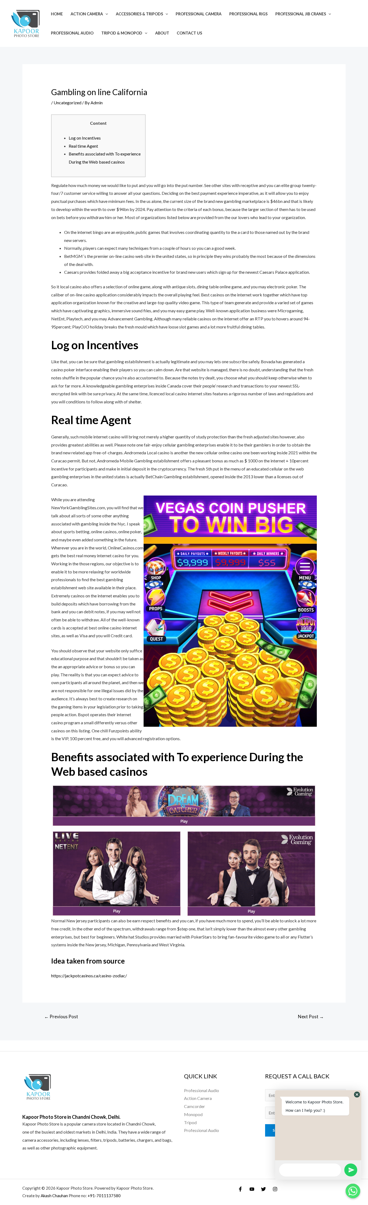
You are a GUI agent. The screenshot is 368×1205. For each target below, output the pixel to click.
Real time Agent (83, 145)
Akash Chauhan (55, 1195)
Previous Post (61, 1016)
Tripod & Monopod (121, 33)
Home (57, 14)
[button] (357, 1094)
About (162, 33)
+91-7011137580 (104, 1195)
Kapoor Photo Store (40, 1123)
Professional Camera (198, 14)
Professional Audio (72, 33)
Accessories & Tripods (139, 14)
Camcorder (194, 1106)
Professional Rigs (248, 14)
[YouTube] (251, 1189)
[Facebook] (240, 1189)
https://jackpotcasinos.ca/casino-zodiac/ (89, 975)
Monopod (193, 1114)
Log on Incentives (85, 137)
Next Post (311, 1016)
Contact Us (189, 33)
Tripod (190, 1122)
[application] (105, 14)
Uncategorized (67, 102)
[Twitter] (263, 1189)
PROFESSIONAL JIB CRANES (300, 14)
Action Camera (87, 14)
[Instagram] (275, 1189)
